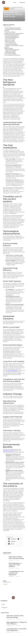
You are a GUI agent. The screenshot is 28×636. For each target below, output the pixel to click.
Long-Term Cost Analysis (11, 44)
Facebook (13, 539)
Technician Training (10, 52)
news (6, 8)
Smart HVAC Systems (10, 38)
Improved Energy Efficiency (12, 37)
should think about (12, 370)
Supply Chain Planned (10, 51)
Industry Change (8, 48)
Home (14, 2)
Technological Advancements (12, 34)
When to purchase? (10, 41)
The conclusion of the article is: (12, 55)
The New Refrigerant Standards (12, 28)
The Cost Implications (9, 32)
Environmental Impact (10, 43)
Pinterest (13, 541)
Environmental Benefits (10, 53)
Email (12, 543)
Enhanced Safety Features (11, 36)
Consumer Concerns (9, 40)
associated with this (8, 450)
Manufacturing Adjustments (12, 49)
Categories (22, 2)
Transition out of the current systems (13, 33)
